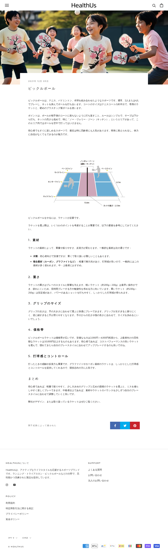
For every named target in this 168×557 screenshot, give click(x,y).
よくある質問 (95, 469)
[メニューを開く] (7, 5)
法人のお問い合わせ (98, 480)
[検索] (154, 5)
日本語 (25, 538)
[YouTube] (14, 484)
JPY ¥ (11, 538)
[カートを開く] (161, 5)
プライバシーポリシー (17, 513)
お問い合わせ (95, 475)
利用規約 (10, 503)
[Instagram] (7, 484)
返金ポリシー (13, 519)
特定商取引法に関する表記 (19, 508)
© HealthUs (16, 546)
